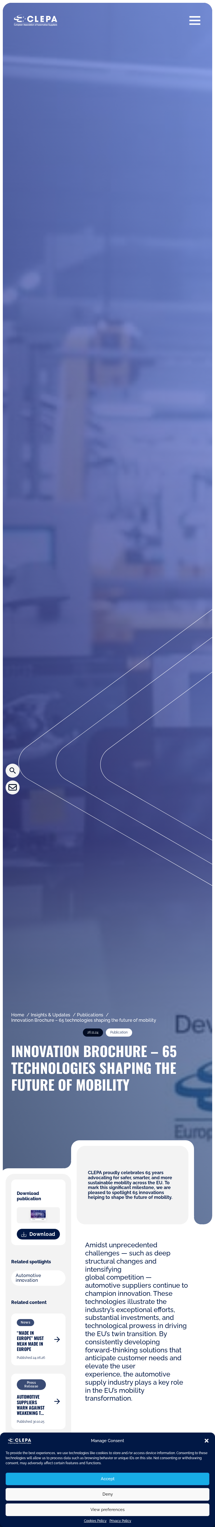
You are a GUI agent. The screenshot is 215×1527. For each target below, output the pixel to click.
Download (42, 1234)
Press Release (31, 1384)
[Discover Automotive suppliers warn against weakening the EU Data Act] (57, 1401)
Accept (107, 1478)
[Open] (195, 20)
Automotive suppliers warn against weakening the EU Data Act (31, 1407)
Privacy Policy (120, 1521)
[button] (206, 1440)
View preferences (107, 1509)
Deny (107, 1494)
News (25, 1322)
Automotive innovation (28, 1278)
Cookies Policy (95, 1521)
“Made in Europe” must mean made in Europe (30, 1340)
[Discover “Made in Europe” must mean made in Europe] (57, 1339)
